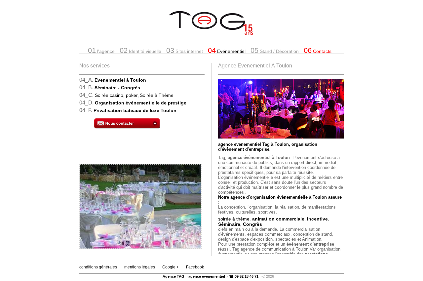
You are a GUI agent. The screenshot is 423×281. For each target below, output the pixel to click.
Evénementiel (227, 50)
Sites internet (184, 50)
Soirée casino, (117, 95)
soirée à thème (234, 218)
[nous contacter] (149, 124)
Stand (274, 50)
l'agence (101, 50)
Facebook (195, 267)
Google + (170, 267)
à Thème (156, 95)
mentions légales (139, 267)
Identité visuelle (140, 50)
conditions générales (98, 267)
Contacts (317, 50)
